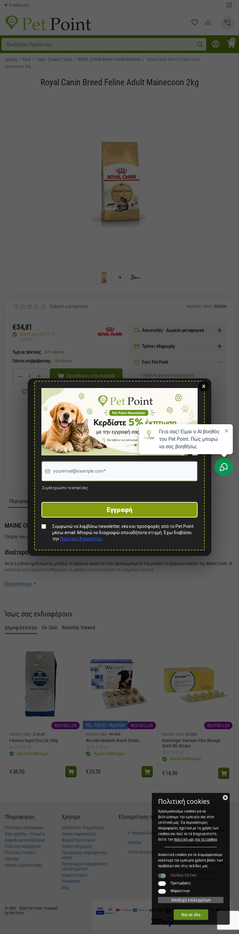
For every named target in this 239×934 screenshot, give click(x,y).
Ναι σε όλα (190, 914)
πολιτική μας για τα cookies (195, 839)
